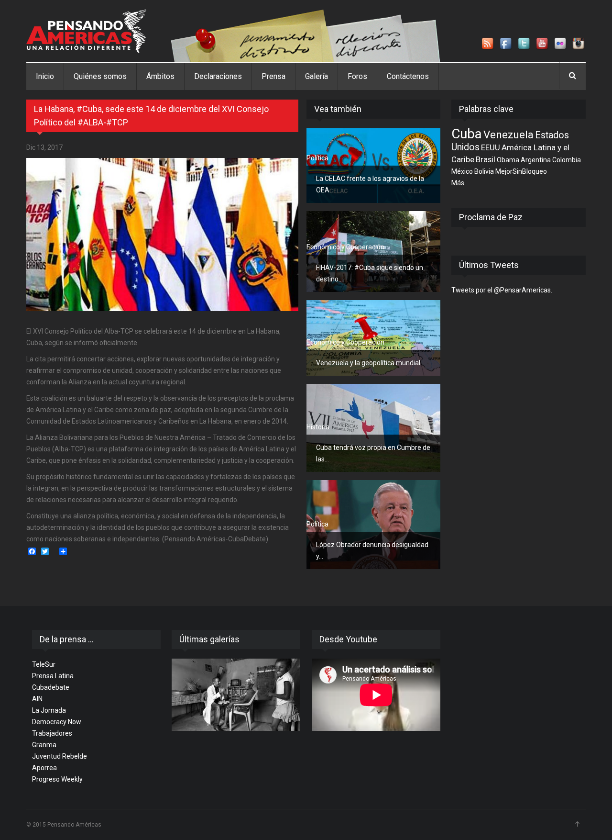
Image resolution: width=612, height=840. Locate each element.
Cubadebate (50, 687)
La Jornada (49, 710)
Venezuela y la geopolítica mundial (368, 363)
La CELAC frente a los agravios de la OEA (370, 184)
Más (457, 183)
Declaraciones (218, 76)
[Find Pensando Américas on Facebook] (506, 44)
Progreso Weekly (57, 779)
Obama (508, 160)
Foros (357, 76)
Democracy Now (56, 722)
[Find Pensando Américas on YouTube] (542, 44)
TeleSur (43, 664)
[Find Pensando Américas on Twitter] (524, 44)
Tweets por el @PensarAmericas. (501, 290)
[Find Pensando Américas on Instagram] (579, 44)
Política (317, 158)
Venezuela (508, 134)
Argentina (536, 160)
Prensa (273, 76)
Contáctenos (408, 76)
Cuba (466, 134)
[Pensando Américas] (86, 31)
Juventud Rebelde (59, 756)
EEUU (490, 147)
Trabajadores (52, 733)
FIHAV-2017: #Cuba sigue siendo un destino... (369, 273)
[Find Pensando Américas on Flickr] (561, 44)
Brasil (485, 159)
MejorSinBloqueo (521, 171)
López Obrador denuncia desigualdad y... (372, 550)
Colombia (566, 160)
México (462, 171)
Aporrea (44, 768)
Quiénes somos (100, 76)
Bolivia (484, 171)
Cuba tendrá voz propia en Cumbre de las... (373, 453)
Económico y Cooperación (345, 247)
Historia (317, 427)
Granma (44, 745)
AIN (37, 699)
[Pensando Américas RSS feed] (488, 44)
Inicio (45, 76)
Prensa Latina (53, 676)
